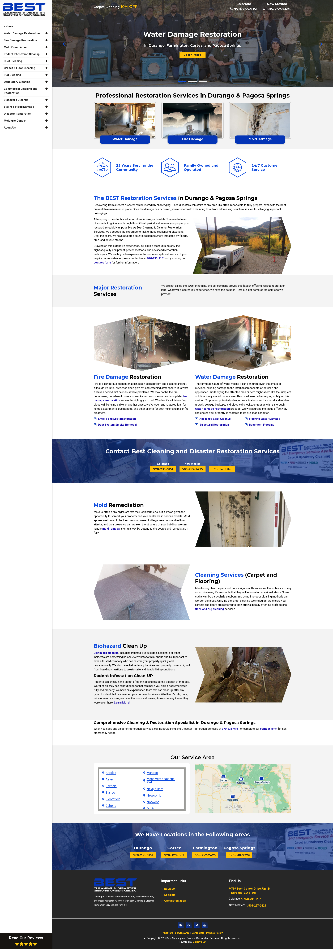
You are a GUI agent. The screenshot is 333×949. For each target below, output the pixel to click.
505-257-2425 (278, 9)
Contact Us (222, 469)
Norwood (153, 802)
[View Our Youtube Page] (204, 925)
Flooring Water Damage (264, 418)
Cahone (111, 805)
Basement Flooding (261, 424)
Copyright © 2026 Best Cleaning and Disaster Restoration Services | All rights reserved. (194, 938)
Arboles (111, 773)
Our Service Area (192, 757)
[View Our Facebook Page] (180, 925)
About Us (168, 933)
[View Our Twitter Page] (196, 925)
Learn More (193, 54)
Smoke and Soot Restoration (117, 418)
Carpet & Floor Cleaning (19, 68)
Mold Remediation (15, 47)
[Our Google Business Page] (188, 925)
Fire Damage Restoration (20, 40)
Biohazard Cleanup (16, 100)
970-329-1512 (174, 855)
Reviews (169, 889)
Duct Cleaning (13, 61)
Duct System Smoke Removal (117, 424)
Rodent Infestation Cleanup (22, 54)
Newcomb (154, 795)
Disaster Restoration (17, 113)
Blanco (110, 792)
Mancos (152, 773)
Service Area (182, 933)
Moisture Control (15, 120)
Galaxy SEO (199, 942)
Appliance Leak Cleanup (215, 418)
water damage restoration (212, 408)
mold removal (111, 528)
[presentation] (63, 43)
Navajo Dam (155, 789)
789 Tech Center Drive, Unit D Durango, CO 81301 (250, 890)
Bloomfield (113, 799)
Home (9, 26)
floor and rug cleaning (209, 609)
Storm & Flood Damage (19, 106)
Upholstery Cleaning (17, 82)
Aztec (110, 779)
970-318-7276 (239, 855)
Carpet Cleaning (115, 7)
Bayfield (111, 786)
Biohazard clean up (106, 652)
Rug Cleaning (12, 75)
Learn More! (122, 702)
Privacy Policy (214, 933)
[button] (182, 81)
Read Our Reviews (26, 937)
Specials (169, 895)
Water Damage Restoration (22, 33)
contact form (102, 262)
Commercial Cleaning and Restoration (20, 91)
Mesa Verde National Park (161, 780)
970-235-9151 (245, 9)
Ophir (150, 808)
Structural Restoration (214, 424)
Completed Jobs (175, 900)
